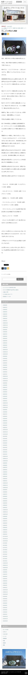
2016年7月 (5, 574)
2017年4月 (5, 554)
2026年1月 (5, 320)
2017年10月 (5, 540)
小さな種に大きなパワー (8, 294)
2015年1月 (5, 614)
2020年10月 (5, 460)
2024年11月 (5, 351)
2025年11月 (5, 325)
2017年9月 (5, 543)
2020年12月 (5, 456)
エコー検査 (4, 28)
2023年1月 (5, 400)
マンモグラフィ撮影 (11, 28)
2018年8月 (5, 518)
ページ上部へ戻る (26, 673)
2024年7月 (5, 360)
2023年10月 (5, 380)
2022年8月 (5, 411)
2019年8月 (5, 491)
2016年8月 (5, 571)
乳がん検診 (18, 28)
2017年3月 (5, 556)
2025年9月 (5, 329)
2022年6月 (5, 416)
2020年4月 (5, 474)
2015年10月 (5, 594)
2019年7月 (5, 494)
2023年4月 (5, 394)
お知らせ (5, 631)
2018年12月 (5, 509)
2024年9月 (5, 356)
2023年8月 (5, 385)
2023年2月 (5, 398)
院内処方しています (7, 296)
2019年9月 (5, 489)
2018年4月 (5, 527)
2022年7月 (5, 414)
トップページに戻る (6, 274)
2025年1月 (5, 347)
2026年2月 (5, 318)
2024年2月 (5, 371)
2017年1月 (5, 560)
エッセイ (5, 636)
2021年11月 (5, 431)
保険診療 (5, 638)
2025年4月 (5, 340)
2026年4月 (5, 314)
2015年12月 (5, 589)
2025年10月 (5, 327)
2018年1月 (5, 534)
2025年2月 (5, 345)
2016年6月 (5, 576)
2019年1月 (5, 507)
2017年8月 (5, 545)
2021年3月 (5, 449)
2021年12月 (5, 429)
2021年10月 (5, 434)
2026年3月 (5, 316)
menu (25, 1)
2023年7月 (5, 387)
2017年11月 (5, 538)
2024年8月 (5, 358)
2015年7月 (5, 600)
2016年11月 (5, 565)
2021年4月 (5, 447)
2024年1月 (5, 374)
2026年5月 (5, 311)
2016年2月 (5, 585)
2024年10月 (5, 354)
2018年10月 (5, 514)
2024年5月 (5, 365)
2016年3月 (5, 583)
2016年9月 (5, 569)
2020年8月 (5, 465)
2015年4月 (5, 607)
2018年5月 (5, 525)
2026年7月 (5, 307)
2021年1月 (5, 454)
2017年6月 (5, 549)
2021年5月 (5, 445)
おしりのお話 (5, 629)
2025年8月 (5, 331)
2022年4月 (5, 420)
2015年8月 (5, 598)
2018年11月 (5, 511)
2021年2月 (5, 451)
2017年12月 (5, 536)
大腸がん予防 (5, 292)
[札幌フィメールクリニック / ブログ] (6, 2)
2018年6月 (5, 523)
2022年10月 (5, 407)
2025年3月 (5, 342)
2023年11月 (5, 378)
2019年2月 (5, 505)
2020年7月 (5, 467)
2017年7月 (5, 547)
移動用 (4, 642)
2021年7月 (5, 440)
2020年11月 (5, 458)
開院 (4, 645)
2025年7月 (5, 334)
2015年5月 (5, 605)
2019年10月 (5, 487)
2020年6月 (5, 469)
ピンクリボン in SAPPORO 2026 (9, 287)
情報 (4, 640)
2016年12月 (5, 563)
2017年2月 (5, 558)
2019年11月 (5, 485)
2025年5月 (5, 338)
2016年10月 (5, 567)
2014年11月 (5, 618)
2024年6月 (5, 362)
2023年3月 (5, 396)
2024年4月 (5, 367)
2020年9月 (5, 463)
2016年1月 (5, 587)
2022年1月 (5, 427)
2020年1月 (5, 480)
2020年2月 (5, 478)
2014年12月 (5, 616)
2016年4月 (5, 580)
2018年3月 (5, 529)
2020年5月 (5, 471)
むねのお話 (9, 26)
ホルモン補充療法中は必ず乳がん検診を (11, 289)
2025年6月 (5, 336)
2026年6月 (5, 309)
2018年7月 (5, 520)
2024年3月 (5, 369)
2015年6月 (5, 603)
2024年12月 (5, 349)
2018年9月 (5, 516)
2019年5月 (5, 498)
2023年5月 (5, 391)
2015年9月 (5, 596)
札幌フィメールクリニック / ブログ (13, 671)
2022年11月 (5, 405)
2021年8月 (5, 438)
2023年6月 (5, 389)
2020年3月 (5, 476)
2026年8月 (5, 305)
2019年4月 (5, 500)
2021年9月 (5, 436)
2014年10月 (5, 620)
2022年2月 (5, 425)
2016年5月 (5, 578)
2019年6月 (5, 496)
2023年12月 (5, 376)
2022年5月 (5, 418)
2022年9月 (5, 409)
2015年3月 (5, 609)
